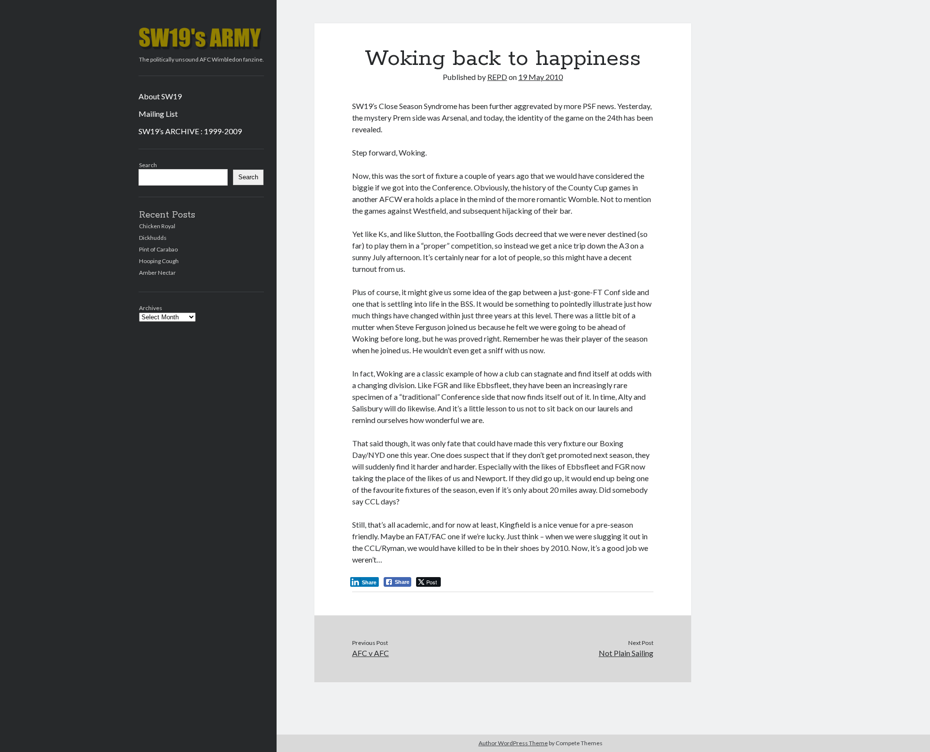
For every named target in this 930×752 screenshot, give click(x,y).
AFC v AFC (370, 653)
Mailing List (158, 113)
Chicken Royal (157, 226)
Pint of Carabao (158, 249)
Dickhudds (153, 237)
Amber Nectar (157, 272)
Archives (150, 308)
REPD (497, 76)
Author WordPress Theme (513, 743)
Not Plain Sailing (626, 653)
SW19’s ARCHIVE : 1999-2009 (190, 131)
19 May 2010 (540, 76)
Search (148, 165)
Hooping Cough (159, 261)
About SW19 (160, 96)
